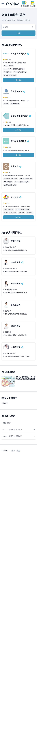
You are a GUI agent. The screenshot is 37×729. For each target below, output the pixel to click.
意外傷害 (21, 212)
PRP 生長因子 (8, 182)
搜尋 (18, 33)
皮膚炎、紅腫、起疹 (10, 75)
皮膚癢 (6, 104)
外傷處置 (29, 212)
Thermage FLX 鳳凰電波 (10, 179)
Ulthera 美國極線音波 (26, 179)
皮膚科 (13, 451)
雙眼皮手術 (7, 72)
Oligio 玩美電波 (8, 66)
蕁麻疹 (5, 403)
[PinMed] (12, 3)
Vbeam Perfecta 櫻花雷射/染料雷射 (14, 69)
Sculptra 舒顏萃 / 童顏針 (21, 182)
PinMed (5, 450)
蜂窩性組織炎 (15, 104)
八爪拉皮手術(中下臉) (20, 72)
